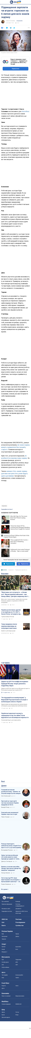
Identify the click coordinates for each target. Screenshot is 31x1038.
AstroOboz (25, 111)
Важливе (4, 574)
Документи (18, 908)
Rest (3, 781)
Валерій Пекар (5, 807)
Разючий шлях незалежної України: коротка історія (9, 813)
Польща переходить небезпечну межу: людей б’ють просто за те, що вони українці (11, 845)
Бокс (17, 949)
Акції (3, 977)
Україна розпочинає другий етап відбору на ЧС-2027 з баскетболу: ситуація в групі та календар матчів (11, 612)
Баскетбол (18, 946)
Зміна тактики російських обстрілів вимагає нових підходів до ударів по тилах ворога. (10, 857)
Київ (3, 933)
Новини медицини (6, 1004)
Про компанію (5, 901)
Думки (3, 786)
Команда (18, 901)
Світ (3, 922)
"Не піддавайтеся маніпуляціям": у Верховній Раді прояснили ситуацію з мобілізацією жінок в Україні (14, 700)
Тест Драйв (5, 975)
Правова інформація (7, 904)
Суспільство (20, 925)
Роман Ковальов (6, 884)
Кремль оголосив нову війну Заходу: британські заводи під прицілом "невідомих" (11, 868)
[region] (15, 95)
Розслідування (20, 922)
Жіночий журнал (6, 1017)
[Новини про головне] (4, 570)
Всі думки (4, 889)
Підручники (18, 959)
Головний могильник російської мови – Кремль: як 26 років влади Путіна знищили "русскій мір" (11, 791)
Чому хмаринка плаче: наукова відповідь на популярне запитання (9, 626)
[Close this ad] (30, 1028)
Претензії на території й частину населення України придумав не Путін (10, 802)
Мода (17, 1014)
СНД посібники (5, 967)
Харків (17, 933)
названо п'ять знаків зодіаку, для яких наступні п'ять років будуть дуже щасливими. (14, 473)
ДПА (17, 962)
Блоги (3, 925)
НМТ (17, 964)
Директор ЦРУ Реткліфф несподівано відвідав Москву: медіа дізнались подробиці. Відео (14, 683)
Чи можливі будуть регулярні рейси (11, 720)
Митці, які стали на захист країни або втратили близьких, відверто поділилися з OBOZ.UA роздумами (14, 601)
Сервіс (17, 977)
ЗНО (3, 964)
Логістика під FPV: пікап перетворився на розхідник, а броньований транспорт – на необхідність (10, 880)
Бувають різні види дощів (8, 630)
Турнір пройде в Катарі (7, 616)
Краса (3, 1014)
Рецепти (4, 985)
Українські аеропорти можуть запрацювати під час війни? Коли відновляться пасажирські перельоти (15, 715)
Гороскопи (4, 505)
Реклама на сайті (6, 908)
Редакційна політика (6, 509)
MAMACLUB (18, 1004)
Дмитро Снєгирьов (6, 861)
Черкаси (4, 939)
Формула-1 (4, 952)
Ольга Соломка (10, 20)
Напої (17, 985)
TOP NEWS (5, 663)
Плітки (17, 1012)
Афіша (3, 1012)
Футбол (3, 946)
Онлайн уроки (5, 962)
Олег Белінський (5, 796)
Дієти (3, 988)
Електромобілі (19, 975)
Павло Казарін (5, 817)
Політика (18, 919)
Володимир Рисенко (7, 850)
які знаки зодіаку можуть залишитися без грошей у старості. (15, 447)
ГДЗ (3, 959)
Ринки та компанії (6, 996)
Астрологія (19, 20)
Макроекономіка (20, 996)
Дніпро (17, 936)
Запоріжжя (4, 936)
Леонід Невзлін (5, 873)
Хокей (3, 949)
